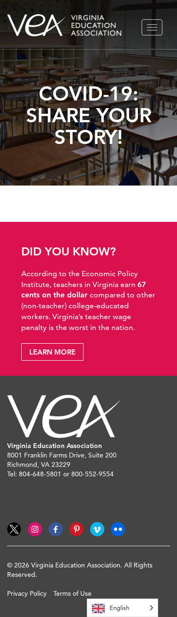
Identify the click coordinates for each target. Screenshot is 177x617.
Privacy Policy (27, 593)
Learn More (52, 351)
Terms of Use (72, 593)
